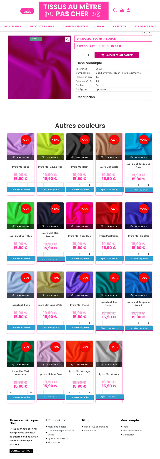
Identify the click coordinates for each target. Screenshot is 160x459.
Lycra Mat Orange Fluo (79, 373)
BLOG (100, 26)
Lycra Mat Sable (109, 166)
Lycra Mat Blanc (21, 305)
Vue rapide (22, 157)
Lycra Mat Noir (79, 166)
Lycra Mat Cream (109, 374)
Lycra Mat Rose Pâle (50, 374)
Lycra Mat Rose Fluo (79, 236)
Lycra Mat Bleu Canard (109, 303)
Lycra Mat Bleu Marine (50, 234)
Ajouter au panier (119, 55)
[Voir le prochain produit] (150, 33)
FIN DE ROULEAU (145, 26)
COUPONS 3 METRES (75, 26)
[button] (67, 39)
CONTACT (119, 26)
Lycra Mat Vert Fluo (21, 236)
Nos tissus (12, 26)
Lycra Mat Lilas (20, 166)
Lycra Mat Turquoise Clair (138, 165)
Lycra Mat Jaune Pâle (50, 305)
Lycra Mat (101, 89)
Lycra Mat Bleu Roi (138, 236)
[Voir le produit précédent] (144, 33)
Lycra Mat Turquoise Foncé (138, 303)
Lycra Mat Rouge (109, 236)
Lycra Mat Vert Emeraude (20, 373)
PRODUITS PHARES (42, 26)
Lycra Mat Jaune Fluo (50, 166)
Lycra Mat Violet (79, 305)
